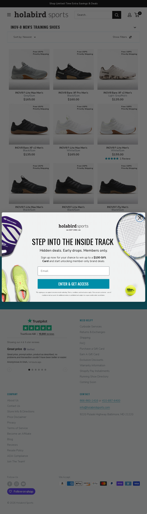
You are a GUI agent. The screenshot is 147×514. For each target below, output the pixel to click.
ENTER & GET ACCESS (73, 284)
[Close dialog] (140, 218)
